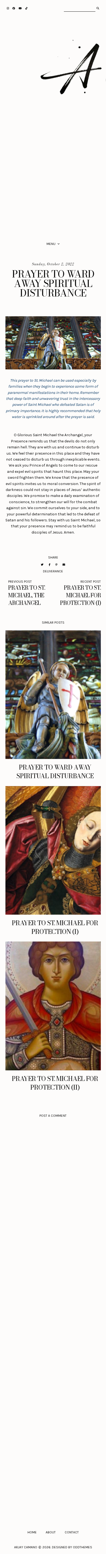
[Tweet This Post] (42, 565)
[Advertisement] (53, 178)
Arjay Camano (25, 1547)
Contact (72, 1532)
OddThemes (82, 1547)
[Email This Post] (64, 565)
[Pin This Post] (56, 565)
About (51, 1532)
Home (32, 1532)
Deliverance (53, 571)
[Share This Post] (49, 565)
